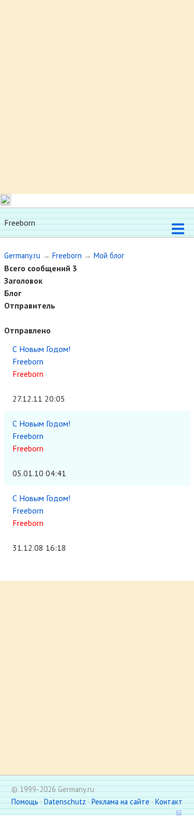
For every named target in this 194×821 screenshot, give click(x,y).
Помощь (24, 802)
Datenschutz (65, 802)
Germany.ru (22, 255)
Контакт (169, 802)
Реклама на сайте (121, 802)
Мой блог (109, 255)
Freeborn (67, 255)
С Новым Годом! (41, 349)
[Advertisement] (97, 97)
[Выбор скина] (175, 814)
